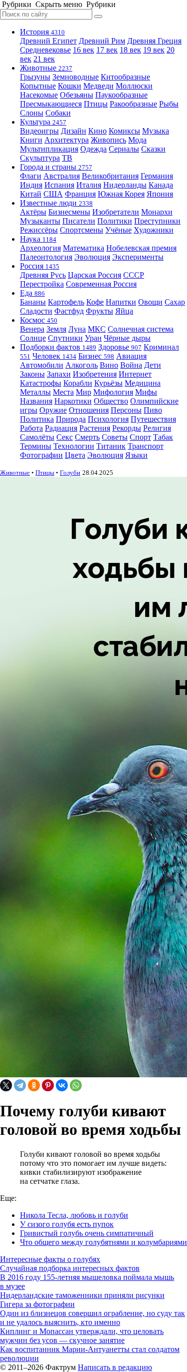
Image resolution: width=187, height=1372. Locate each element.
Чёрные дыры (127, 338)
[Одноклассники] (34, 1085)
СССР (133, 275)
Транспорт (146, 446)
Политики (114, 221)
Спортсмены (81, 230)
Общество (111, 401)
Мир (83, 392)
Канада (161, 185)
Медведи (98, 86)
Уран (93, 338)
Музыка (155, 131)
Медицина (143, 383)
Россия (39, 266)
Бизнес (96, 356)
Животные (46, 68)
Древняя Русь (43, 275)
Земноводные (75, 77)
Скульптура (40, 158)
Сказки (153, 149)
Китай (30, 194)
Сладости (36, 311)
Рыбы (169, 104)
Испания (59, 185)
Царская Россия (94, 275)
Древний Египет (48, 41)
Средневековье (45, 50)
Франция (80, 194)
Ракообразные (133, 104)
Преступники (157, 221)
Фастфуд (69, 311)
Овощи (150, 302)
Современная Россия (101, 284)
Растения (94, 428)
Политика (37, 419)
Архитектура (66, 140)
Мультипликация (49, 149)
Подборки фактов (58, 347)
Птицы (96, 104)
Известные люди (56, 203)
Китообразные (125, 77)
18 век (130, 50)
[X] (6, 1085)
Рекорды (126, 428)
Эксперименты (138, 257)
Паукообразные (121, 95)
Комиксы (124, 131)
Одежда (93, 149)
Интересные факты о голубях (50, 1259)
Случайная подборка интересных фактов (70, 1268)
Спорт (140, 437)
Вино (109, 365)
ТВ (67, 158)
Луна (77, 329)
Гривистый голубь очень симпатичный (87, 1233)
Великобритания (110, 176)
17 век (107, 50)
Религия (157, 428)
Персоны (126, 410)
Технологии (73, 446)
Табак (163, 437)
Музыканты (40, 221)
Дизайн (73, 131)
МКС (97, 329)
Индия (31, 185)
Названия (36, 401)
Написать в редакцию (115, 1367)
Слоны (31, 113)
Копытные (38, 86)
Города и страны (56, 167)
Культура (43, 122)
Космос (38, 320)
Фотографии (41, 455)
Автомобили (41, 365)
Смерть (87, 437)
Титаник (111, 446)
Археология (40, 248)
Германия (157, 176)
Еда (32, 293)
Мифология (113, 392)
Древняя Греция (154, 41)
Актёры (33, 212)
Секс (64, 437)
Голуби (70, 472)
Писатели (78, 221)
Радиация (61, 428)
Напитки (121, 302)
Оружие (53, 410)
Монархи (157, 212)
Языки (136, 455)
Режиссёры (39, 230)
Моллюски (134, 86)
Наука (38, 239)
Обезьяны (76, 95)
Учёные (118, 230)
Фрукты (99, 311)
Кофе (95, 302)
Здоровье (120, 347)
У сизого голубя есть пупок (67, 1224)
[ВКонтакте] (62, 1085)
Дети (152, 365)
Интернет (135, 374)
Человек (54, 356)
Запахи (59, 374)
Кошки (69, 86)
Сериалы (124, 149)
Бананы (33, 302)
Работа (31, 428)
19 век (154, 50)
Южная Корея (121, 194)
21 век (44, 59)
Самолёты (37, 437)
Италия (88, 185)
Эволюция (92, 257)
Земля (56, 329)
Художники (154, 230)
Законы (32, 374)
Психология (108, 419)
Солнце (33, 338)
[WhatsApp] (76, 1085)
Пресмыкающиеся (51, 104)
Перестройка (42, 284)
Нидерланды (125, 185)
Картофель (66, 302)
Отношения (89, 410)
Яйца (124, 311)
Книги (31, 140)
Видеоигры (39, 131)
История (42, 32)
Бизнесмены (69, 212)
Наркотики (73, 401)
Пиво (153, 410)
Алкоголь (81, 365)
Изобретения (95, 374)
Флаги (30, 176)
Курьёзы (108, 383)
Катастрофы (40, 383)
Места (63, 392)
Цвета (75, 455)
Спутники (65, 338)
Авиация (131, 356)
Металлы (35, 392)
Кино (97, 131)
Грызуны (35, 77)
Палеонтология (46, 257)
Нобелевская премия (141, 248)
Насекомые (39, 95)
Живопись (108, 140)
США (53, 194)
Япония (160, 194)
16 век (83, 50)
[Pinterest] (48, 1085)
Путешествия (153, 419)
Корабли (77, 383)
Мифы (146, 392)
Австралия (61, 176)
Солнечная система (141, 329)
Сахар (175, 302)
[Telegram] (20, 1085)
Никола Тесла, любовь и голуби (74, 1215)
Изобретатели (115, 212)
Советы (115, 437)
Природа (71, 419)
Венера (32, 329)
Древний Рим (102, 41)
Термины (35, 446)
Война (131, 365)
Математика (83, 248)
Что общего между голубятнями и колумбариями (103, 1242)
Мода (137, 140)
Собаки (58, 113)
